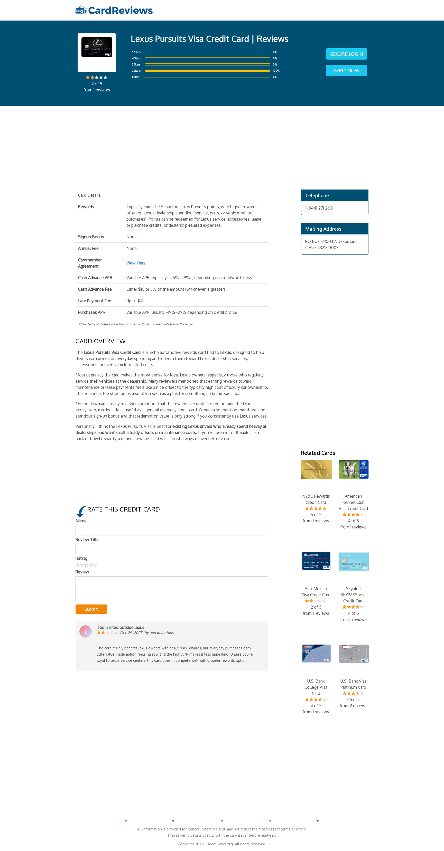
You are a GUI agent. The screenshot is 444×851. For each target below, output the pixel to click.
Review (82, 571)
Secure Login (346, 54)
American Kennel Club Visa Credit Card (353, 511)
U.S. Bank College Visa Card (316, 696)
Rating (81, 558)
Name (81, 520)
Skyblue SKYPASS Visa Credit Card (353, 604)
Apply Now (346, 70)
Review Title (87, 539)
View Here (136, 263)
